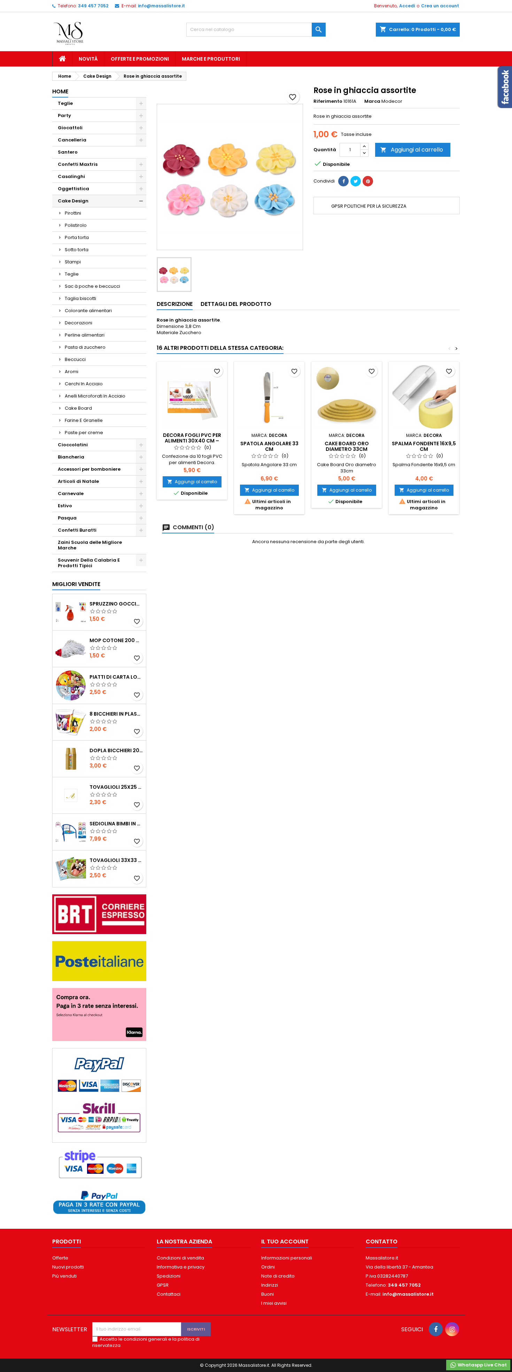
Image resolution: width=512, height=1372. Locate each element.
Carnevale (71, 493)
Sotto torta (76, 249)
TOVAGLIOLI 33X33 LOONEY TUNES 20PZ (116, 860)
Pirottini (73, 213)
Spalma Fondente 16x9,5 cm (424, 446)
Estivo (65, 505)
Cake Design (73, 201)
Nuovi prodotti (68, 1267)
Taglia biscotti (80, 298)
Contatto (381, 1242)
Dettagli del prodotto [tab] (236, 304)
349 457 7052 (93, 6)
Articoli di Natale (78, 481)
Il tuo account (285, 1242)
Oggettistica (73, 188)
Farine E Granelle (84, 420)
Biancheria (71, 457)
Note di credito (278, 1276)
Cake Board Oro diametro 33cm (347, 446)
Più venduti (64, 1276)
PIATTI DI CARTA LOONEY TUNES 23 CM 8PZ (116, 677)
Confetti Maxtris (78, 164)
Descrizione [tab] (175, 304)
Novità (88, 58)
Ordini (268, 1267)
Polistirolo (76, 225)
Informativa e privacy (180, 1267)
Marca (372, 101)
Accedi (407, 6)
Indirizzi (269, 1285)
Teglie (65, 103)
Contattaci (168, 1294)
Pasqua (67, 518)
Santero (68, 152)
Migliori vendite (76, 584)
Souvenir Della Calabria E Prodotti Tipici (89, 563)
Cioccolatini (73, 444)
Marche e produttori (211, 58)
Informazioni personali (286, 1258)
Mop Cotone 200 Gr (116, 640)
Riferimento (327, 101)
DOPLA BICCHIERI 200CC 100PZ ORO (116, 750)
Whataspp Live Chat (482, 1365)
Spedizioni (168, 1276)
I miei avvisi (274, 1303)
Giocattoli (70, 127)
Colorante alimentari (88, 310)
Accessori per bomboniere (89, 469)
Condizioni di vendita (180, 1258)
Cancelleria (72, 140)
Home (60, 91)
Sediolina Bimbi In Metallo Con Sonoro (116, 823)
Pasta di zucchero (85, 347)
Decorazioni (78, 322)
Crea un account (440, 6)
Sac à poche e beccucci (92, 286)
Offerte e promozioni (140, 58)
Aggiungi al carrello (411, 150)
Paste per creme (84, 432)
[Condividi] (343, 181)
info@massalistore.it (161, 6)
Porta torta (77, 237)
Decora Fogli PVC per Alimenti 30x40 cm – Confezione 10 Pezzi (192, 441)
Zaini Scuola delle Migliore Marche (90, 545)
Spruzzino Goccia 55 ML (116, 604)
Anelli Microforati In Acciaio (95, 396)
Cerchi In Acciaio (84, 383)
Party (64, 115)
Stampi (73, 262)
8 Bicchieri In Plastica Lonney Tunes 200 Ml (116, 714)
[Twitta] (355, 181)
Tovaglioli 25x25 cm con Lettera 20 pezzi (116, 787)
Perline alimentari (84, 335)
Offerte (60, 1258)
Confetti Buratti (77, 530)
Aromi (71, 371)
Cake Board (78, 408)
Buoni (267, 1294)
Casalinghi (71, 176)
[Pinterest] (368, 181)
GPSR (163, 1285)
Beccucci (75, 359)
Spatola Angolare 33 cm (269, 446)
